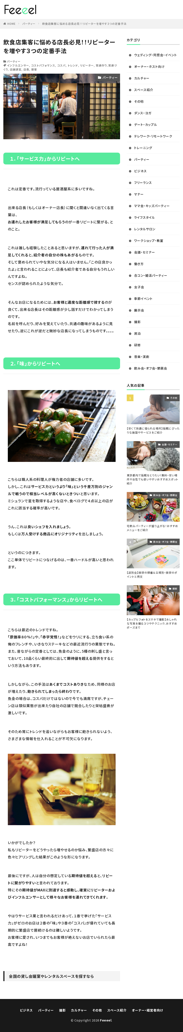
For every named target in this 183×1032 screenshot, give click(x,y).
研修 (137, 345)
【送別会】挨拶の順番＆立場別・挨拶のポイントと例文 (152, 574)
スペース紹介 (143, 89)
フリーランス (143, 182)
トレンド (73, 65)
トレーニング (143, 147)
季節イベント (143, 298)
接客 (34, 69)
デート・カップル (145, 124)
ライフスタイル (144, 217)
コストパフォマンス (43, 65)
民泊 (137, 333)
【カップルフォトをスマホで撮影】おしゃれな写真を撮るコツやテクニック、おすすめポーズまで (152, 623)
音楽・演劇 (141, 356)
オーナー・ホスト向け (149, 66)
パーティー (28, 23)
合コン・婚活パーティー (150, 275)
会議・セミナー (144, 252)
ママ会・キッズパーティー (152, 205)
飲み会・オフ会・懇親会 (150, 368)
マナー (139, 194)
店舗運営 (15, 69)
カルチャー (142, 78)
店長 (26, 69)
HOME (11, 23)
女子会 (139, 287)
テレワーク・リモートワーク (153, 136)
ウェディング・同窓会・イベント (155, 55)
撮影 (137, 322)
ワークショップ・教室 (148, 240)
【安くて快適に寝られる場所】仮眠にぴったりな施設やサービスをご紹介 (153, 430)
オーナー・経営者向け (147, 1010)
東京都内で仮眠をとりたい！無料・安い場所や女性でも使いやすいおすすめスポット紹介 (152, 479)
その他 (139, 101)
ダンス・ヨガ (142, 113)
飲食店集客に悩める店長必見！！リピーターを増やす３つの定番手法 (84, 23)
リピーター (87, 65)
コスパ (61, 65)
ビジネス (140, 171)
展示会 (139, 310)
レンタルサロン (144, 229)
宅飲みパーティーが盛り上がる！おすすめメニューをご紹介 (152, 528)
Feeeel (105, 1020)
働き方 (139, 264)
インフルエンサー (18, 65)
